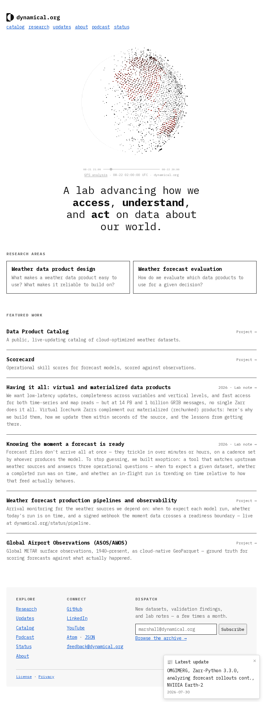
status (121, 27)
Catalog (25, 628)
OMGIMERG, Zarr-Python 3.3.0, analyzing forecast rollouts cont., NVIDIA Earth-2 (210, 678)
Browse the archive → (161, 638)
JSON (90, 637)
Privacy (46, 676)
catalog (15, 27)
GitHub (74, 609)
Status (23, 646)
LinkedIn (77, 618)
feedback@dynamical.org (95, 646)
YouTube (76, 628)
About (22, 656)
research (39, 27)
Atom (72, 637)
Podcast (25, 637)
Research (26, 609)
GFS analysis (95, 175)
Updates (25, 618)
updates (62, 27)
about (81, 27)
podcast (101, 27)
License (24, 676)
